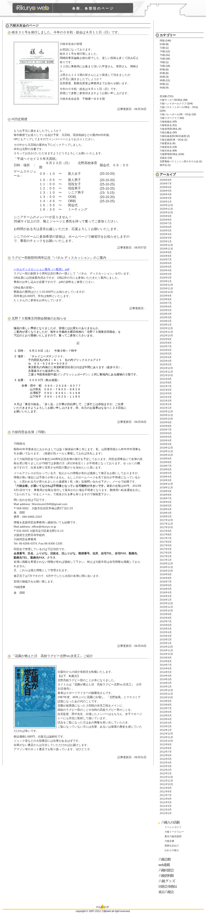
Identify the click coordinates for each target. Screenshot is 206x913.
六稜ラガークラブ (169, 118)
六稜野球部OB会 (169, 154)
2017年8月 (166, 534)
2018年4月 (166, 509)
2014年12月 (166, 646)
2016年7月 (166, 581)
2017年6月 (166, 541)
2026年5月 (166, 190)
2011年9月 (166, 788)
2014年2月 (166, 683)
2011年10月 (166, 784)
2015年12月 (166, 603)
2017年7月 (166, 538)
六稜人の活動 (171, 822)
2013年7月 (166, 708)
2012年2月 (166, 769)
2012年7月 (166, 751)
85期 (162, 73)
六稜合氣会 (166, 132)
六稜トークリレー (174, 831)
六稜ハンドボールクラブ (173, 103)
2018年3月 (166, 512)
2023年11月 (166, 288)
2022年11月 (166, 332)
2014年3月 (166, 679)
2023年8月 (166, 299)
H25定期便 (19, 119)
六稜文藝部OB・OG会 (172, 139)
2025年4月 (166, 234)
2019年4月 (166, 476)
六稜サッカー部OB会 (171, 100)
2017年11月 (166, 523)
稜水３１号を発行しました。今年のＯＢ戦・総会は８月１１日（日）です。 (66, 32)
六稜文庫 (169, 841)
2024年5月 (166, 266)
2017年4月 (166, 549)
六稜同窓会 (168, 870)
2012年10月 (166, 740)
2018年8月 (166, 494)
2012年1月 (166, 773)
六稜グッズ (168, 881)
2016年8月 (166, 578)
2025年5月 (166, 230)
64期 (162, 44)
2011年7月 (166, 795)
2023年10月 (166, 292)
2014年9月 (166, 657)
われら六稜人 (172, 850)
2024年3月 (166, 274)
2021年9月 (166, 379)
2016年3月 (166, 596)
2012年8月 (166, 748)
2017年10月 (166, 527)
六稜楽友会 (166, 147)
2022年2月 (166, 364)
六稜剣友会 (166, 125)
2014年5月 (166, 672)
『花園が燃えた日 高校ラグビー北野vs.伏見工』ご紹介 (52, 656)
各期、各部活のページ (93, 8)
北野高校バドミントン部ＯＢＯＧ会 (179, 161)
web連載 (168, 865)
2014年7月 (166, 664)
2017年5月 (166, 545)
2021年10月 (166, 375)
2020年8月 (166, 426)
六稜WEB (32, 8)
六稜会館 (168, 859)
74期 (162, 51)
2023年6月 (166, 306)
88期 (162, 80)
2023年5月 (166, 310)
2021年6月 (166, 389)
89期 (162, 84)
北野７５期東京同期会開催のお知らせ (39, 318)
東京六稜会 (168, 892)
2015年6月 (166, 625)
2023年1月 (166, 324)
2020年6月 (166, 433)
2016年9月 (166, 574)
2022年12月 (166, 328)
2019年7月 (166, 465)
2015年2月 (166, 639)
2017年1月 (166, 560)
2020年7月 (166, 429)
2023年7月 (166, 303)
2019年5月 (166, 473)
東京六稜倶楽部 (173, 836)
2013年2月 (166, 726)
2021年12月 (166, 368)
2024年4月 (166, 270)
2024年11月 (166, 248)
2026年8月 (166, 180)
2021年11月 (166, 371)
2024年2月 (166, 277)
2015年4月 (166, 632)
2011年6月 (166, 798)
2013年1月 (166, 730)
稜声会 (163, 165)
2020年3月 (166, 444)
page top (103, 906)
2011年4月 (166, 806)
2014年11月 (166, 650)
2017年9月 (166, 531)
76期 (162, 58)
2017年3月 (166, 552)
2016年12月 (166, 563)
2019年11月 (166, 451)
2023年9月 (166, 295)
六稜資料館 (168, 875)
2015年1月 (166, 643)
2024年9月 (166, 252)
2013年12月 (166, 690)
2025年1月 (166, 241)
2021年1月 (166, 408)
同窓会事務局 (168, 886)
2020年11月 (166, 415)
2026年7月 (166, 183)
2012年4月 (166, 762)
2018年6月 (166, 502)
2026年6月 (166, 187)
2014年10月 (166, 654)
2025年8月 (166, 219)
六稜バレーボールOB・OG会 (175, 114)
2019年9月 (166, 458)
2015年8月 (166, 617)
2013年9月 (166, 701)
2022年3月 (166, 360)
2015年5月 (166, 628)
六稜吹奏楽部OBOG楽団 (173, 136)
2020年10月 (166, 418)
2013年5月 (166, 715)
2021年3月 (166, 400)
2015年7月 (166, 621)
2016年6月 (166, 585)
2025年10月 (166, 212)
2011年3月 (166, 809)
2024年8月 (166, 256)
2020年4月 (166, 440)
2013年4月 (166, 719)
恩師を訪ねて (172, 845)
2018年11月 (166, 487)
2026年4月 (166, 194)
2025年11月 (166, 208)
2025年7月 (166, 223)
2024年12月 (166, 245)
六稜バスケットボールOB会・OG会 (179, 107)
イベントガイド (173, 827)
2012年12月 (166, 733)
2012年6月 (166, 755)
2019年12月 (166, 447)
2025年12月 (166, 205)
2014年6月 (166, 668)
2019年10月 (166, 455)
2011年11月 (166, 780)
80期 (162, 69)
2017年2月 (166, 556)
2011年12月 (166, 777)
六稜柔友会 (166, 143)
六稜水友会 (18, 25)
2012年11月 (166, 737)
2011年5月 (166, 802)
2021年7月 (166, 386)
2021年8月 (166, 382)
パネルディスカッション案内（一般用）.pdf (41, 269)
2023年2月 (166, 321)
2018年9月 (166, 491)
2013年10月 (166, 697)
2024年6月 (166, 263)
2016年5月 (166, 588)
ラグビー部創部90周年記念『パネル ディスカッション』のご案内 (59, 257)
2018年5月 (166, 505)
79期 (162, 66)
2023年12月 (166, 284)
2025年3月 (166, 237)
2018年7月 (166, 498)
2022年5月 (166, 353)
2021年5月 (166, 393)
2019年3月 (166, 480)
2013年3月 (166, 722)
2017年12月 (166, 520)
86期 (162, 76)
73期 (162, 47)
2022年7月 (166, 346)
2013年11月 (166, 693)
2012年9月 (166, 744)
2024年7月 (166, 259)
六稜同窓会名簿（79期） (29, 432)
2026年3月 (166, 198)
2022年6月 (166, 350)
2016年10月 (166, 570)
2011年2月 (166, 813)
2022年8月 (166, 342)
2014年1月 (166, 686)
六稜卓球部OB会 (169, 128)
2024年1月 (166, 281)
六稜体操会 (166, 121)
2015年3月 (166, 636)
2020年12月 (166, 411)
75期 (162, 55)
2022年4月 (166, 357)
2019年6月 (166, 469)
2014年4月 (166, 675)
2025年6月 (166, 227)
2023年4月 (166, 313)
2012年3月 (166, 766)
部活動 (163, 96)
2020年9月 (166, 422)
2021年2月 (166, 404)
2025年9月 (166, 216)
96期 (162, 87)
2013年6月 (166, 712)
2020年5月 (166, 436)
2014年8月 (166, 661)
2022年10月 (166, 335)
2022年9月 (166, 339)
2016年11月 (166, 567)
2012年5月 (166, 759)
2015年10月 (166, 610)
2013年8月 (166, 704)
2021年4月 (166, 397)
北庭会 (163, 157)
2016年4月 (166, 592)
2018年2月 (166, 516)
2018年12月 (166, 484)
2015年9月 (166, 614)
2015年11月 (166, 607)
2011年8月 (166, 791)
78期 (162, 62)
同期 (162, 40)
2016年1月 (166, 599)
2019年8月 (166, 462)
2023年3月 (166, 317)
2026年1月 (166, 201)
